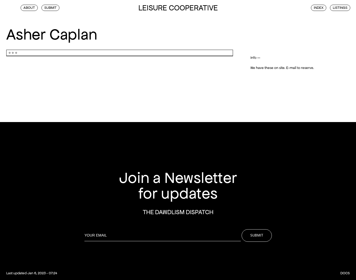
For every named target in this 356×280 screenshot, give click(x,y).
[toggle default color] (8, 7)
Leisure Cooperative (178, 8)
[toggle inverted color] (14, 7)
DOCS (345, 273)
